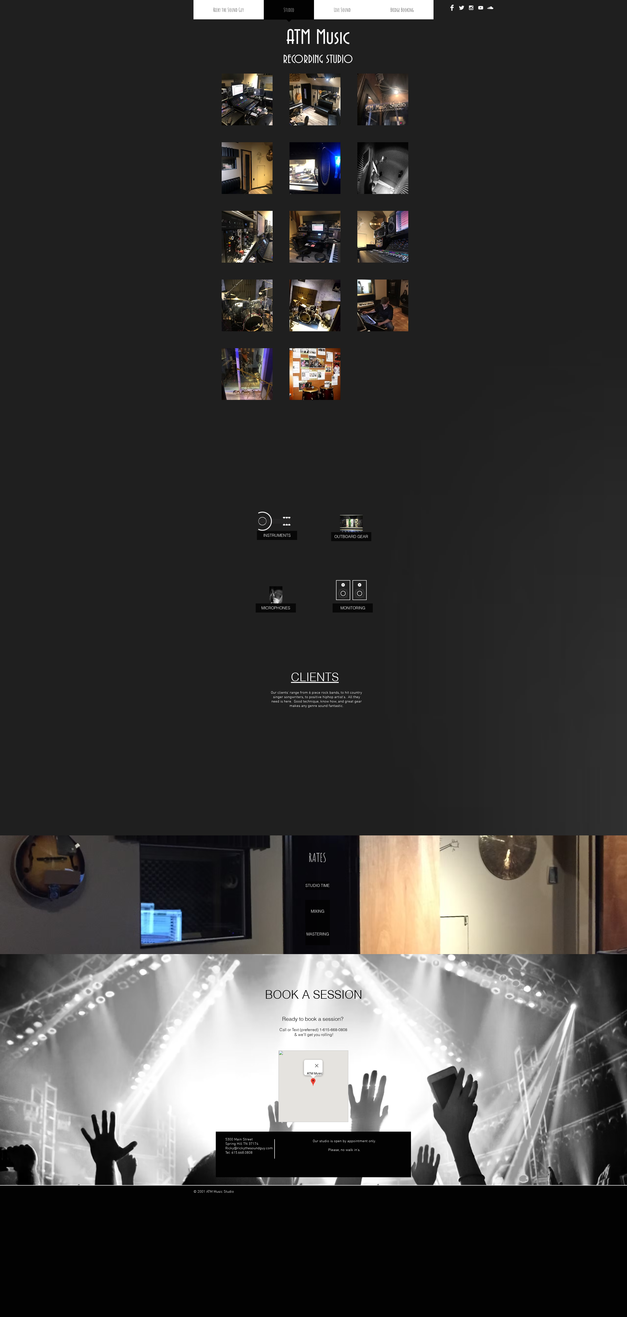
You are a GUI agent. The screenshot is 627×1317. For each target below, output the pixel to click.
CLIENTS (315, 677)
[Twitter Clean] (461, 8)
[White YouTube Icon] (481, 8)
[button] (247, 99)
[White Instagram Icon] (471, 8)
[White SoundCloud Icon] (490, 8)
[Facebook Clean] (452, 8)
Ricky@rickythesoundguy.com (249, 1148)
